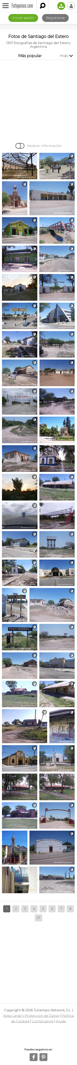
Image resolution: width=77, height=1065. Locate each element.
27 (38, 918)
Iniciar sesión (23, 18)
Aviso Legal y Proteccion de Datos (31, 1016)
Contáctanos (42, 1021)
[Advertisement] (38, 100)
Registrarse (55, 18)
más (66, 55)
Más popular (30, 55)
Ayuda (61, 1021)
